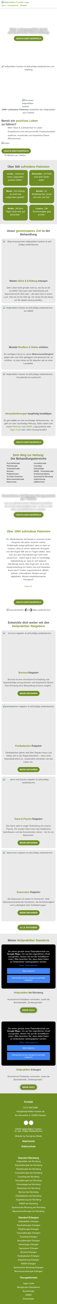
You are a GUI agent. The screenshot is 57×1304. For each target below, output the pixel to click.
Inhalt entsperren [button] (29, 971)
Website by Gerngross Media (28, 1136)
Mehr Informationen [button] (28, 965)
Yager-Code (15, 429)
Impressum (28, 1141)
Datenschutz (28, 1146)
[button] (53, 3)
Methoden (17, 426)
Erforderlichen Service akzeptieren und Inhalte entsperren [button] (28, 979)
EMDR (29, 426)
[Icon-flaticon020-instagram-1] (31, 1123)
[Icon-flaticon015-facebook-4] (26, 1123)
